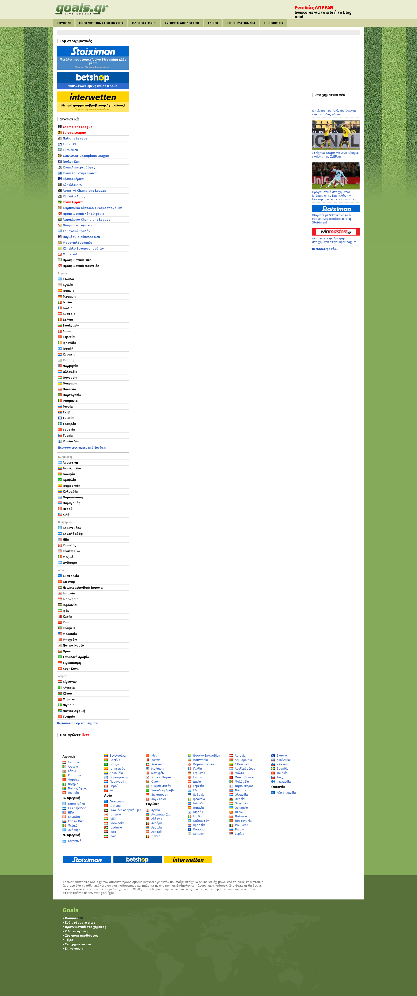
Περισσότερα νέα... (325, 249)
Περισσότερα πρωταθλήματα (77, 723)
